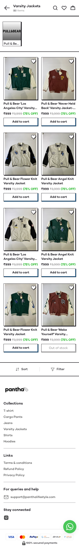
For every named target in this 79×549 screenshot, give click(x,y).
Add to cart (20, 121)
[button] (7, 7)
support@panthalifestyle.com (33, 497)
